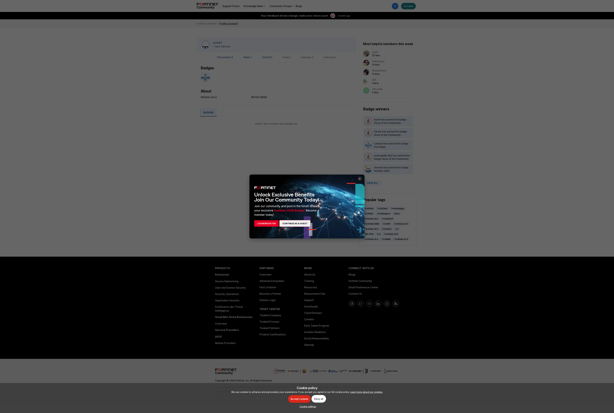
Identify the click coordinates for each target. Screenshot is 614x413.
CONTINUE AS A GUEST (294, 223)
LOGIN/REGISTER (266, 223)
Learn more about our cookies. (366, 392)
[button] (307, 406)
